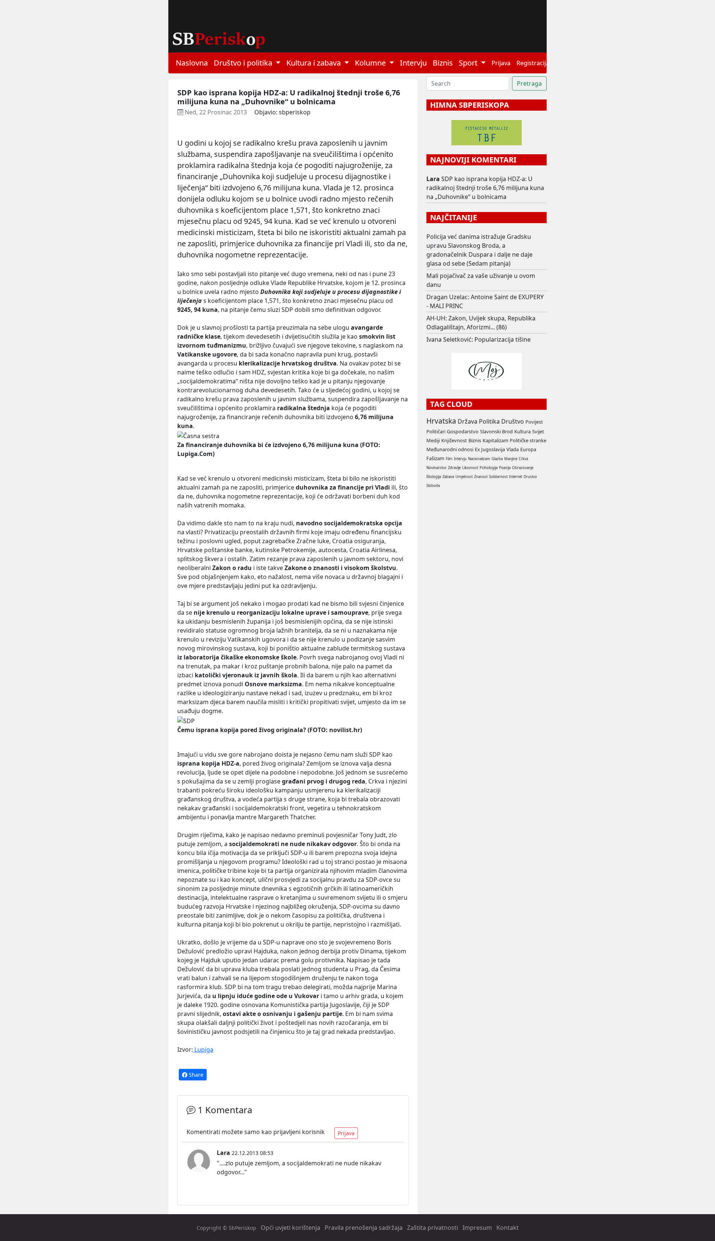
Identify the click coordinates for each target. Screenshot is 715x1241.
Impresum (477, 1227)
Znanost (480, 476)
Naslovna (192, 63)
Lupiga (203, 1049)
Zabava (448, 476)
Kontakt (507, 1227)
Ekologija (433, 476)
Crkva (523, 458)
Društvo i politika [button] (244, 63)
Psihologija (489, 467)
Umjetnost (464, 476)
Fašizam (435, 458)
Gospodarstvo (463, 431)
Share (195, 1074)
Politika (489, 421)
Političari (435, 431)
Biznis (443, 63)
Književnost (454, 440)
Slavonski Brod (496, 431)
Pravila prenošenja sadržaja (364, 1227)
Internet (515, 476)
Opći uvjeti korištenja (290, 1227)
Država (467, 421)
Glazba (497, 458)
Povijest (534, 421)
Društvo (512, 421)
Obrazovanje (522, 467)
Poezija (505, 467)
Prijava (501, 63)
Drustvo (530, 476)
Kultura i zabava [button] (314, 63)
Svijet (538, 431)
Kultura (522, 431)
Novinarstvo (436, 467)
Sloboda (433, 485)
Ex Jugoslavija (490, 449)
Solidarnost (498, 476)
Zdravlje (454, 467)
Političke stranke (528, 440)
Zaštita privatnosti (432, 1227)
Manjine (510, 458)
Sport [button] (469, 63)
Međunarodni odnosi (449, 449)
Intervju (413, 63)
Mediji (433, 440)
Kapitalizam (495, 440)
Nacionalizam (479, 458)
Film (449, 458)
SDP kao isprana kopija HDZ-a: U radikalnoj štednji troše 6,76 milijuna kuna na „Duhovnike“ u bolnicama (485, 188)
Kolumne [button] (371, 63)
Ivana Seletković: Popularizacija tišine (478, 339)
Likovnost (470, 467)
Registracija (533, 63)
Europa (528, 449)
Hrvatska (441, 421)
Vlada (512, 449)
